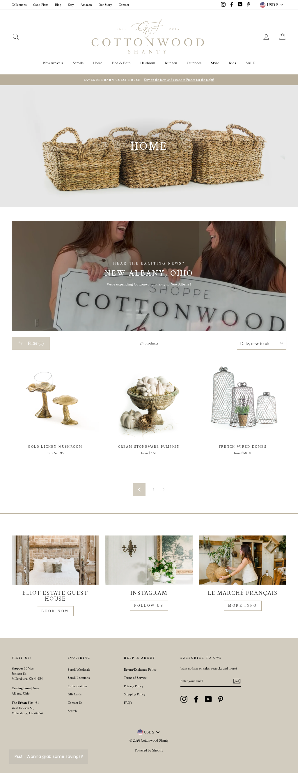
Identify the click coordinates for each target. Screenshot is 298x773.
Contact (124, 4)
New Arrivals (53, 63)
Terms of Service (135, 677)
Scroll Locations (79, 677)
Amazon (86, 4)
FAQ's (128, 702)
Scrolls (78, 63)
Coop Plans (40, 4)
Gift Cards (74, 694)
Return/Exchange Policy (140, 669)
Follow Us (149, 606)
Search (72, 711)
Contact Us (75, 702)
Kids (232, 63)
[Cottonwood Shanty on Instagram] (183, 699)
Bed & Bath (121, 63)
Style (215, 63)
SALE (250, 63)
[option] (149, 80)
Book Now (55, 611)
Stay (71, 4)
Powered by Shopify (149, 750)
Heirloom (147, 63)
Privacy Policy (133, 686)
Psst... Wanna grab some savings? (49, 756)
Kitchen (171, 63)
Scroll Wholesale (79, 669)
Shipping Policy (135, 694)
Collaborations (77, 686)
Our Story (105, 4)
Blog (58, 4)
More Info (242, 606)
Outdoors (194, 63)
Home (97, 63)
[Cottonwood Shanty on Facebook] (196, 699)
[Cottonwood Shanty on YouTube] (208, 699)
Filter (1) (35, 343)
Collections (19, 4)
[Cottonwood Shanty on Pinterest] (220, 699)
